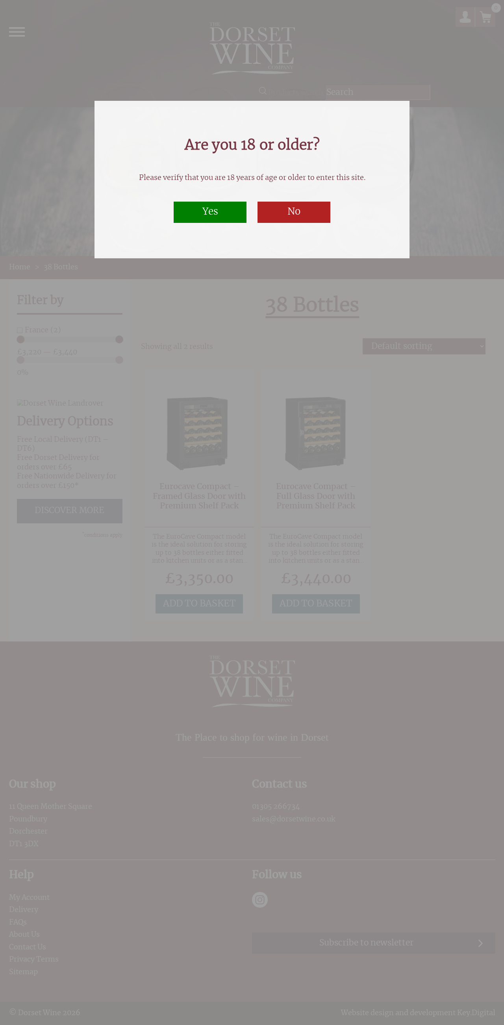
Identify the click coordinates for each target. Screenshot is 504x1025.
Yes (210, 212)
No (293, 212)
